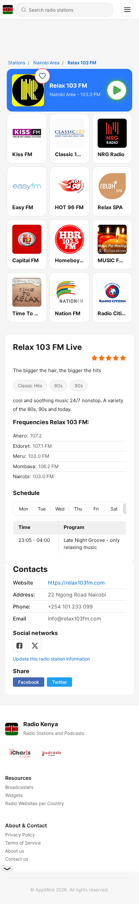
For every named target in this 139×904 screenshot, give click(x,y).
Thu (78, 508)
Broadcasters (19, 787)
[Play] (116, 90)
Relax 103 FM (82, 62)
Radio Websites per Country (34, 803)
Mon (23, 508)
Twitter (59, 682)
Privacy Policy (20, 834)
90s (79, 385)
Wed (60, 508)
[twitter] (34, 645)
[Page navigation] (127, 9)
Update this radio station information (51, 659)
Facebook (28, 682)
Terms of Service (23, 842)
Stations (16, 62)
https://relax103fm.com (76, 582)
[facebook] (19, 645)
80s (58, 385)
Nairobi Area (46, 62)
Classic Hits (30, 385)
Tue (42, 508)
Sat (114, 508)
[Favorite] (42, 76)
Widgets (14, 795)
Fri (96, 508)
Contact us (16, 859)
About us (14, 851)
